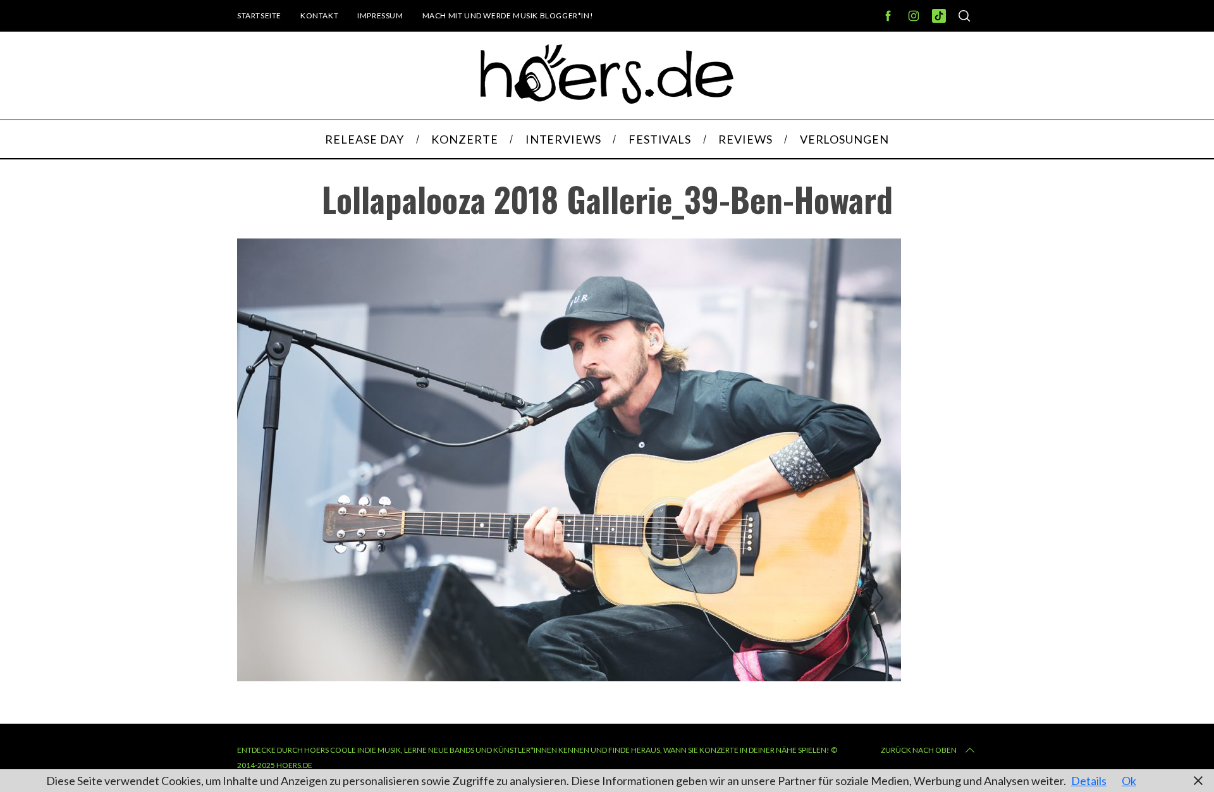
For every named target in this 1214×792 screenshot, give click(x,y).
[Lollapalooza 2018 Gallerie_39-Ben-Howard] (569, 677)
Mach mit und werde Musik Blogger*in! (508, 15)
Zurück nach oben (919, 750)
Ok (1129, 781)
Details (1089, 781)
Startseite (259, 15)
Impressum (380, 15)
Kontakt (319, 15)
